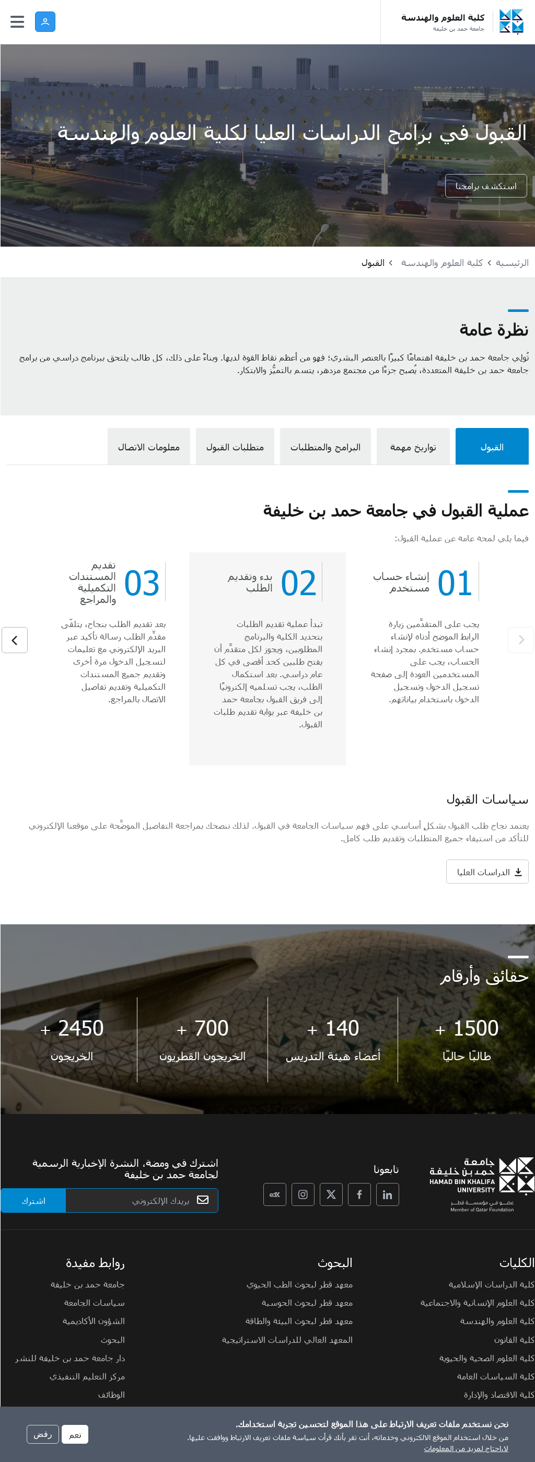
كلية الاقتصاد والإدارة (499, 1394)
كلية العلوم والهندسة (442, 262)
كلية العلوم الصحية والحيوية (487, 1357)
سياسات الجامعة (94, 1302)
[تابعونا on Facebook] (359, 1194)
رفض (42, 1434)
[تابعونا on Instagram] (303, 1194)
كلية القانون (514, 1339)
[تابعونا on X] (331, 1194)
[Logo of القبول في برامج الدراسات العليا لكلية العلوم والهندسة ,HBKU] (441, 21)
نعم (75, 1434)
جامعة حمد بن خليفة (88, 1284)
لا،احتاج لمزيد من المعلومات (466, 1448)
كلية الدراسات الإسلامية (492, 1284)
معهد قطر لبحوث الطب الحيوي (300, 1284)
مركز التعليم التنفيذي (87, 1376)
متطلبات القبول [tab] (235, 446)
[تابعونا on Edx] (274, 1194)
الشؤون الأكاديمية (94, 1320)
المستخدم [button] (45, 21)
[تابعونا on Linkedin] (387, 1194)
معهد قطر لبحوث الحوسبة (307, 1302)
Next (15, 640)
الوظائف (111, 1394)
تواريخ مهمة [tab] (413, 446)
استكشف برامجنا (486, 185)
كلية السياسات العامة (496, 1376)
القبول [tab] (492, 446)
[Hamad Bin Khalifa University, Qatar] (514, 22)
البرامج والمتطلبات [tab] (325, 446)
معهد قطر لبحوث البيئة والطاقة (299, 1320)
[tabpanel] (268, 694)
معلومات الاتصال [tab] (149, 446)
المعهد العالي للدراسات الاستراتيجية (287, 1339)
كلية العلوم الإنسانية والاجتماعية (478, 1302)
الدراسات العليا (483, 871)
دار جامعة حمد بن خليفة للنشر (70, 1357)
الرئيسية (512, 262)
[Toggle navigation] (17, 22)
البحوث (113, 1339)
